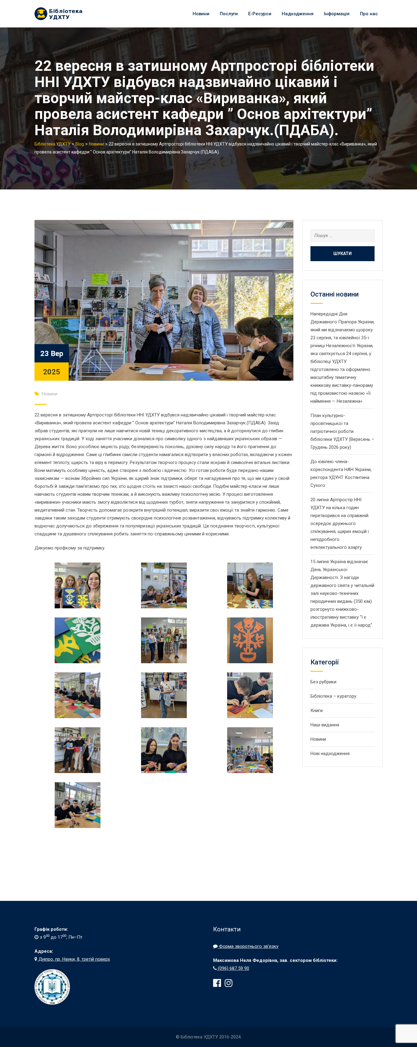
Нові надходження (330, 753)
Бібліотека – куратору (333, 696)
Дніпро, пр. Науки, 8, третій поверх (73, 959)
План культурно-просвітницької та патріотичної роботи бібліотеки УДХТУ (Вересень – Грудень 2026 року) (342, 431)
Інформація (337, 13)
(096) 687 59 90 (233, 968)
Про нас (369, 13)
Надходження (298, 13)
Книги (316, 710)
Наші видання (324, 725)
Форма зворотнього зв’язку (248, 946)
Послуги (229, 13)
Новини (201, 13)
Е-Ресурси (259, 13)
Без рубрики (323, 682)
